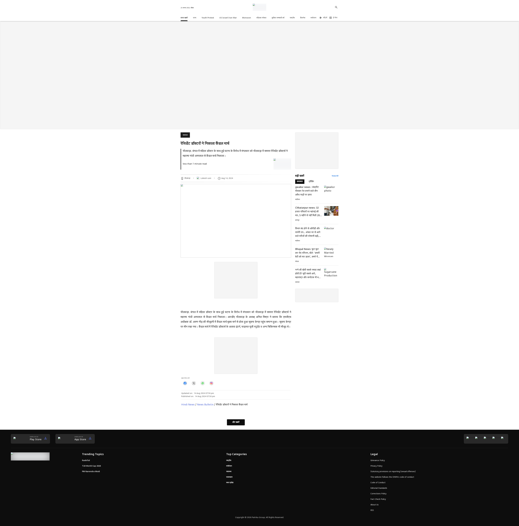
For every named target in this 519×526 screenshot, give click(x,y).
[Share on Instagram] (211, 383)
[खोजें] (336, 7)
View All (335, 176)
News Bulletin (205, 404)
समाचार (185, 135)
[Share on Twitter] (193, 383)
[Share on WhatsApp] (202, 383)
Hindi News (188, 404)
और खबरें (235, 422)
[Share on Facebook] (185, 383)
